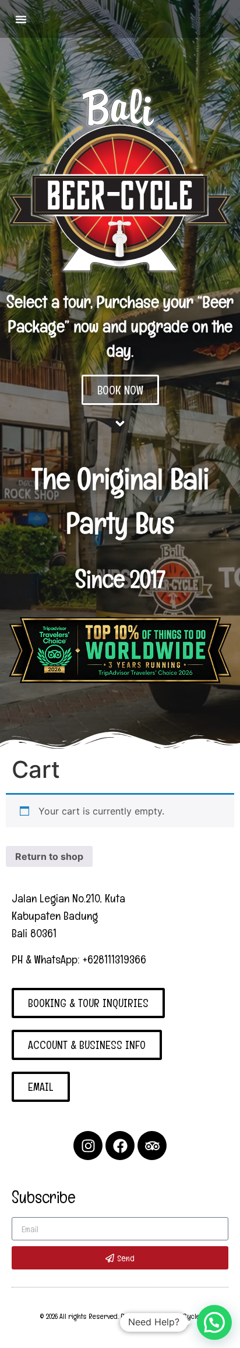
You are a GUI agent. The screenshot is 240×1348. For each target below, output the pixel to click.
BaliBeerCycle (179, 1316)
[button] (21, 19)
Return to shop (49, 856)
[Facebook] (120, 1145)
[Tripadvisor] (152, 1145)
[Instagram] (88, 1145)
